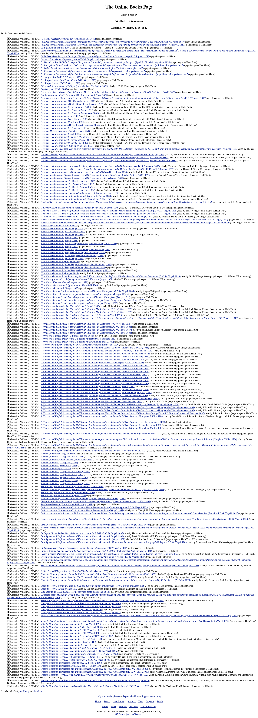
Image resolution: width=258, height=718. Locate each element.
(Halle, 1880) (54, 89)
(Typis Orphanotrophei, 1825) (92, 68)
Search (107, 701)
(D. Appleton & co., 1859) (67, 184)
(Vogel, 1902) (82, 536)
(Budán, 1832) (74, 571)
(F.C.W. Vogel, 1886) (94, 669)
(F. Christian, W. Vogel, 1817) (113, 41)
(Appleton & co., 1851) (65, 131)
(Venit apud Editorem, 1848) (80, 207)
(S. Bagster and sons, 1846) (68, 181)
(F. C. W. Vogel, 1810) (139, 615)
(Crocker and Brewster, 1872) (95, 353)
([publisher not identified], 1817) (113, 44)
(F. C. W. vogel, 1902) (79, 654)
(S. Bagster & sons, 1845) (67, 187)
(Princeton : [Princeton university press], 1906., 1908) (96, 501)
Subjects (150, 701)
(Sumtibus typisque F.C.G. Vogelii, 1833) (94, 507)
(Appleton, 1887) (139, 149)
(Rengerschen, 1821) (64, 282)
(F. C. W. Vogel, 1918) (111, 276)
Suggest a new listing (152, 696)
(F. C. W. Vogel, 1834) (86, 326)
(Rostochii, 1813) (75, 592)
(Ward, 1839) (64, 495)
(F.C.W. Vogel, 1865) (88, 291)
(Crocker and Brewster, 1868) (95, 389)
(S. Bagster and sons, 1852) (68, 190)
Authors (132, 701)
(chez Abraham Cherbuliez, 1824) (74, 86)
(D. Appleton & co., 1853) (67, 110)
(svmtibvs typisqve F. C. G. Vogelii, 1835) (109, 213)
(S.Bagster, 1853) (78, 338)
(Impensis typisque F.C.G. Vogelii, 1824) (71, 59)
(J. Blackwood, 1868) (68, 492)
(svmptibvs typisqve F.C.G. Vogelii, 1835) (109, 210)
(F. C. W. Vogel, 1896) (79, 651)
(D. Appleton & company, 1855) (70, 113)
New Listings (119, 701)
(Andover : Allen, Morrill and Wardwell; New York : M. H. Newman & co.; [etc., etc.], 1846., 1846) (103, 489)
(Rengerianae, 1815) (93, 71)
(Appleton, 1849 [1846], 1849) (64, 477)
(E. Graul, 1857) (59, 225)
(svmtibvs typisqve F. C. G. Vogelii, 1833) (144, 519)
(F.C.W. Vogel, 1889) (97, 216)
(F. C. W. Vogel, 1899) (86, 309)
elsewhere (37, 691)
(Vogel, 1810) (135, 621)
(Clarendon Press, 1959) (101, 425)
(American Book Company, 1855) (103, 154)
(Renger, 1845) (60, 273)
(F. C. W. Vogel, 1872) (75, 660)
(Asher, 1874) (88, 577)
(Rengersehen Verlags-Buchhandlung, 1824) (73, 267)
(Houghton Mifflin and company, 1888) (118, 410)
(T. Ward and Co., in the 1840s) (72, 486)
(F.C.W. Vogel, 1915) (139, 318)
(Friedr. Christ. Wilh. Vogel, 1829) (67, 504)
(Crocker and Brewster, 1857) (123, 413)
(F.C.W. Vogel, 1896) (62, 258)
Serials (160, 701)
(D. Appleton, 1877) (59, 480)
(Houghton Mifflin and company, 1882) (118, 407)
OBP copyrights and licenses (128, 714)
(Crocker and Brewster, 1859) (95, 383)
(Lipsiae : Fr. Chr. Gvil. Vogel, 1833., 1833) (95, 524)
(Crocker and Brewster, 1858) (95, 377)
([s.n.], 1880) (56, 468)
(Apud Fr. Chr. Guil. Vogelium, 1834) (106, 62)
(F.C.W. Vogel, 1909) (62, 228)
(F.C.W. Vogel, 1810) (134, 219)
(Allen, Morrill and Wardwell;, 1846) (83, 498)
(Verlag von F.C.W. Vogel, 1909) (114, 542)
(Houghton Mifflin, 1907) (102, 428)
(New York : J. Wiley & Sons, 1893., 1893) (95, 175)
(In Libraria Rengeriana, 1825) (112, 65)
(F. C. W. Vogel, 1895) (86, 312)
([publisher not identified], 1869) (98, 574)
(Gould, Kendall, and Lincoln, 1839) (72, 104)
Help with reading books (108, 696)
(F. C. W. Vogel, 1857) (86, 329)
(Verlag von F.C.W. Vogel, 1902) (77, 636)
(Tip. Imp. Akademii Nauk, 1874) (74, 95)
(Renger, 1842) (59, 246)
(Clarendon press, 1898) (66, 107)
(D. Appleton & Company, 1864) (65, 483)
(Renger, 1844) (85, 297)
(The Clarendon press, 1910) (68, 101)
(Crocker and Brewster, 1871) (94, 374)
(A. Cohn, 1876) (116, 580)
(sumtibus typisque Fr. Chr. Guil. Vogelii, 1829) (102, 600)
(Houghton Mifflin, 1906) (55, 47)
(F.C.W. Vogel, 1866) (72, 627)
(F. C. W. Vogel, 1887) (81, 606)
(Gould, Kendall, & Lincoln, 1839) (107, 169)
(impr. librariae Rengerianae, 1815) (115, 74)
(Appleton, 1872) (67, 146)
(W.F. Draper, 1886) (64, 119)
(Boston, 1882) (88, 386)
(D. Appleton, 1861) (64, 128)
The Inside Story (148, 706)
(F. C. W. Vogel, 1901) (81, 603)
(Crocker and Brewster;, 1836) (80, 344)
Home (98, 701)
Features (123, 706)
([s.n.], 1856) (60, 134)
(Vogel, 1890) (81, 315)
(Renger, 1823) (79, 303)
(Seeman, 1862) (71, 663)
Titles (140, 701)
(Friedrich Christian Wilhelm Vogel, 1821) (96, 551)
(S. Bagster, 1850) (58, 453)
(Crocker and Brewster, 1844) (95, 371)
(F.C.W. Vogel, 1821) (60, 83)
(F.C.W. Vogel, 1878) (86, 324)
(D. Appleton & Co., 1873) (62, 474)
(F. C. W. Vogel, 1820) (61, 77)
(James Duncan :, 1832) (92, 401)
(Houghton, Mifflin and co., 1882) (97, 350)
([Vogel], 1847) (82, 510)
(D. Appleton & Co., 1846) (62, 456)
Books (105, 706)
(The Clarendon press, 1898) (103, 422)
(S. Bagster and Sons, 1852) (80, 193)
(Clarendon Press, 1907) (101, 433)
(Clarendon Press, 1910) (66, 140)
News (113, 706)
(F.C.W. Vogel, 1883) (95, 686)
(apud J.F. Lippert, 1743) (95, 56)
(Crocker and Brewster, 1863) (94, 395)
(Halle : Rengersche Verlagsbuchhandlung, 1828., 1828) (79, 243)
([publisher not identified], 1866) (69, 285)
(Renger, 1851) (84, 294)
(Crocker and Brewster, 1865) (95, 368)
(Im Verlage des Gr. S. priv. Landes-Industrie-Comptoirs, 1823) (110, 554)
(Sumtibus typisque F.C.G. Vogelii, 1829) (127, 202)
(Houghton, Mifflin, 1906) (102, 416)
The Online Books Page (129, 6)
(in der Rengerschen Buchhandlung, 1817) (92, 300)
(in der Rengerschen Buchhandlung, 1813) (72, 255)
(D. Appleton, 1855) (84, 172)
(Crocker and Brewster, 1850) (95, 365)
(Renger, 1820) (60, 288)
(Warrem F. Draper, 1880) (76, 196)
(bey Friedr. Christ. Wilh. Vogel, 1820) (68, 80)
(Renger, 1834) (60, 261)
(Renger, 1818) (59, 240)
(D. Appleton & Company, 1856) (70, 125)
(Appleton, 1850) (62, 122)
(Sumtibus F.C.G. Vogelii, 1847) (140, 513)
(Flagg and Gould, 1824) (92, 362)
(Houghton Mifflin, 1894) (93, 359)
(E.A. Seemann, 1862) (63, 231)
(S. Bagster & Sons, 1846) (67, 335)
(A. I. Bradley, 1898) (104, 157)
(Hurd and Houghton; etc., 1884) (96, 392)
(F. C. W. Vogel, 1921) (95, 675)
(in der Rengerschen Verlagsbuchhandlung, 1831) (75, 270)
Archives (133, 706)
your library (23, 691)
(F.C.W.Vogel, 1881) (71, 633)
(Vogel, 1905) (70, 306)
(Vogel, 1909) (77, 279)
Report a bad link (131, 696)
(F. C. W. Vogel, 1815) (123, 98)
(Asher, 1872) (59, 589)
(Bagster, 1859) (77, 341)
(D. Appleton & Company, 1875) (65, 471)
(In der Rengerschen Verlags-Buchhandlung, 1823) (76, 264)
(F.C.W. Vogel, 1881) (80, 612)
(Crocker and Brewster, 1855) (95, 356)
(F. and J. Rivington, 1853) (120, 565)
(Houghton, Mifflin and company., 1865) (100, 398)
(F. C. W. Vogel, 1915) (95, 680)
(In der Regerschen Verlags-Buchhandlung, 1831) (76, 249)
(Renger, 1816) (59, 237)
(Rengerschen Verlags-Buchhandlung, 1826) (73, 252)
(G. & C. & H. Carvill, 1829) (108, 92)
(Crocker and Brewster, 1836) (95, 347)
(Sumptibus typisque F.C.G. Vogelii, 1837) (93, 557)
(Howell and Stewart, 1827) (94, 450)
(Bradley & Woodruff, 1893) (68, 137)
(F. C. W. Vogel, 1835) (82, 533)
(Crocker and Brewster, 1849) (95, 380)
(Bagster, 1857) (82, 178)
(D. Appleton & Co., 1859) (68, 38)
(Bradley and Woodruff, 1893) (109, 160)
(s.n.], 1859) (60, 116)
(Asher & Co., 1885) (64, 143)
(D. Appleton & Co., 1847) (76, 199)
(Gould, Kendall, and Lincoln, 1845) (67, 459)
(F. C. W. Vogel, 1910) (95, 672)
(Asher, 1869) (93, 586)
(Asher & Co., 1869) (59, 465)
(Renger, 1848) (68, 642)
